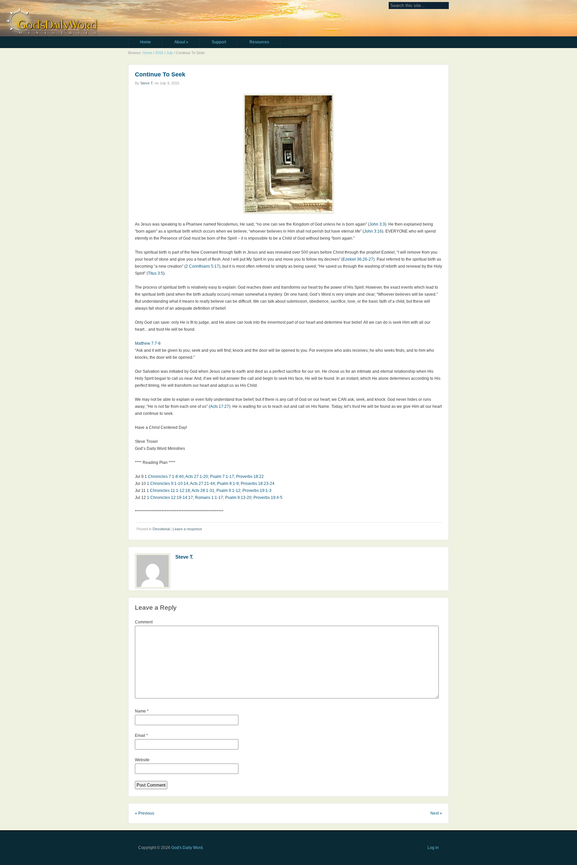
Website (142, 760)
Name (142, 711)
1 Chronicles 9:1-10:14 (167, 483)
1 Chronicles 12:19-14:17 (170, 497)
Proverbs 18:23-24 (257, 483)
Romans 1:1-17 (209, 497)
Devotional (161, 529)
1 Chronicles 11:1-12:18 (168, 490)
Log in (433, 847)
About (181, 42)
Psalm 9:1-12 (228, 490)
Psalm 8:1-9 (228, 483)
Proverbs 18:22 (250, 476)
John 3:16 (373, 231)
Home (145, 42)
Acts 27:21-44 (202, 483)
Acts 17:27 (219, 406)
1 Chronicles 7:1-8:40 (164, 476)
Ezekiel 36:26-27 (358, 259)
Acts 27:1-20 (196, 476)
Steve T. (147, 83)
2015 (159, 53)
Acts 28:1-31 (203, 490)
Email (141, 735)
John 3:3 (377, 224)
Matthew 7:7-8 (148, 343)
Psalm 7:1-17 (222, 476)
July (169, 53)
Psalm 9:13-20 (238, 497)
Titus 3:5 (155, 273)
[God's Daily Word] (172, 9)
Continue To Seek (160, 74)
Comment (144, 622)
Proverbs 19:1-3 (256, 490)
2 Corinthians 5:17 (202, 266)
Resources (259, 42)
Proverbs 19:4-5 (267, 497)
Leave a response (187, 529)
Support (219, 42)
